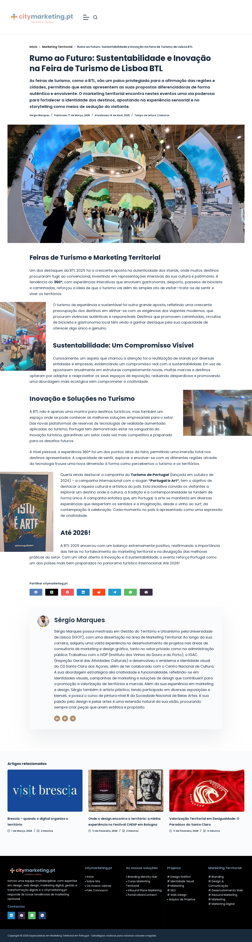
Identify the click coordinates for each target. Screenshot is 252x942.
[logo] (41, 17)
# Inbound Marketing (222, 895)
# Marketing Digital (221, 904)
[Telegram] (114, 592)
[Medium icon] (73, 718)
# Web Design (177, 895)
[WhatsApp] (130, 592)
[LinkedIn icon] (57, 718)
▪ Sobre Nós (92, 881)
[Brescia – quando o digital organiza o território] (44, 791)
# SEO (171, 890)
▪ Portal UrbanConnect (141, 895)
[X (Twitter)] (51, 592)
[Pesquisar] (95, 17)
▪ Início (89, 877)
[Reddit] (99, 592)
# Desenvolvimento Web (225, 890)
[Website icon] (65, 718)
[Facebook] (36, 592)
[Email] (146, 592)
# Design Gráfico (179, 877)
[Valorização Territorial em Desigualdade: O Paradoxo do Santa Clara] (207, 791)
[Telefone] (42, 915)
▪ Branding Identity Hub (141, 877)
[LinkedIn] (83, 592)
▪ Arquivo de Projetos (181, 899)
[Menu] (86, 17)
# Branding (216, 877)
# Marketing (175, 886)
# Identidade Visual (180, 881)
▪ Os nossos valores (98, 886)
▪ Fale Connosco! (96, 890)
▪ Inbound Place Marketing (144, 890)
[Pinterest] (67, 592)
